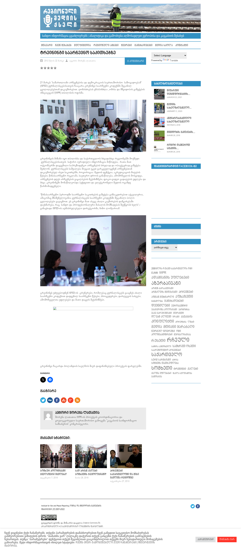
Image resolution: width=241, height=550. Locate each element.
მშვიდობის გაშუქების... (181, 132)
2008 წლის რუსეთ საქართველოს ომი (171, 268)
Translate (174, 60)
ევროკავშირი (179, 305)
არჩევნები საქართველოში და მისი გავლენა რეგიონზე (124, 474)
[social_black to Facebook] (57, 402)
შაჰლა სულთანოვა (182, 373)
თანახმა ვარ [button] (226, 539)
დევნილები (160, 305)
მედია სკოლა (164, 45)
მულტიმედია (82, 45)
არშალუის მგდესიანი (164, 292)
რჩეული (178, 340)
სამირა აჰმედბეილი (161, 346)
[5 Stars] (55, 68)
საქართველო (166, 354)
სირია (175, 360)
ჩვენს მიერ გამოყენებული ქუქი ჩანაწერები (105, 542)
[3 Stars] (48, 68)
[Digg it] (50, 402)
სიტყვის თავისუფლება (165, 363)
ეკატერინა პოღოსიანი (164, 309)
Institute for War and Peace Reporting (55, 506)
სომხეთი (161, 368)
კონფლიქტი (162, 321)
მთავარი (46, 45)
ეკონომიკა (184, 309)
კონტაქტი (181, 45)
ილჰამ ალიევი (161, 316)
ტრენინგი (180, 369)
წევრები (126, 45)
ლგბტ (191, 322)
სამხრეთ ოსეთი (184, 346)
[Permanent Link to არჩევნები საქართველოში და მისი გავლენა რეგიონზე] (126, 467)
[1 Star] (41, 68)
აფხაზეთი (184, 296)
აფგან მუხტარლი (162, 296)
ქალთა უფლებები (161, 373)
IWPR (162, 273)
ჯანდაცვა (156, 376)
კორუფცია (180, 322)
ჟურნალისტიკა (182, 334)
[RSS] (77, 402)
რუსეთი (158, 341)
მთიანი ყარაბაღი (178, 327)
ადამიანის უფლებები (170, 278)
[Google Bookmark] (70, 402)
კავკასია (186, 316)
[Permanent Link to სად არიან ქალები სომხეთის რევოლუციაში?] (91, 467)
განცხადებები (143, 45)
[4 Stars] (51, 68)
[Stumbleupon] (64, 402)
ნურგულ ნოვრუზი (163, 331)
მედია (156, 327)
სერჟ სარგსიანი (161, 359)
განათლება (157, 301)
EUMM (154, 273)
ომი (178, 331)
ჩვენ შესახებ (63, 45)
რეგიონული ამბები (106, 45)
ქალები (193, 369)
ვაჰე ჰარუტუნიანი (161, 313)
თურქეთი (178, 313)
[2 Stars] (45, 68)
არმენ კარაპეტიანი (162, 288)
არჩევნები (186, 292)
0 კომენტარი (135, 61)
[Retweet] (43, 402)
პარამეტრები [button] (205, 539)
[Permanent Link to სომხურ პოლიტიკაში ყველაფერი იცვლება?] (56, 467)
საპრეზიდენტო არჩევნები (166, 350)
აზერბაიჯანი (166, 283)
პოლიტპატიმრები (161, 334)
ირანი (176, 316)
